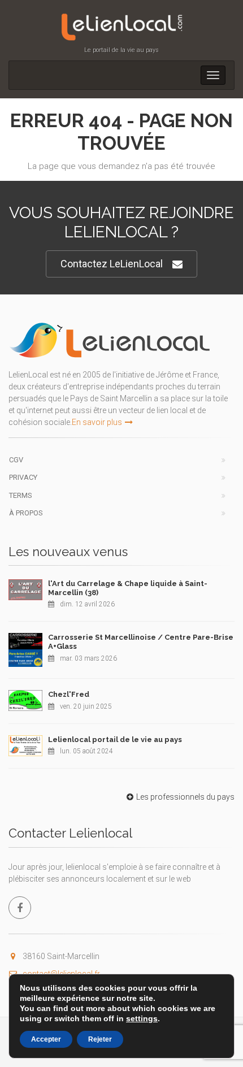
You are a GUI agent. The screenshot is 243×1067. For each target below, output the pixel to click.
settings (142, 1018)
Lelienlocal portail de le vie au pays (115, 739)
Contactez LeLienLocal (111, 264)
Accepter (46, 1039)
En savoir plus (97, 422)
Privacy (23, 477)
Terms (20, 495)
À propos (26, 513)
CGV (16, 460)
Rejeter (100, 1039)
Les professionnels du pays (185, 796)
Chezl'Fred (68, 694)
